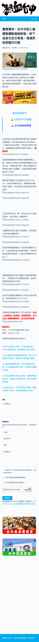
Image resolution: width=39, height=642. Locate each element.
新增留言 (7, 452)
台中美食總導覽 (22, 125)
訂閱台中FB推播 (23, 119)
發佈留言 (7, 498)
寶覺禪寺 (6, 327)
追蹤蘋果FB (19, 113)
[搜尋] (32, 19)
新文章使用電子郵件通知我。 (15, 482)
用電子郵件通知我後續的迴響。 (15, 477)
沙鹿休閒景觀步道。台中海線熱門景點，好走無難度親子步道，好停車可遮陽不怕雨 (19, 367)
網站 (5, 445)
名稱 (6, 432)
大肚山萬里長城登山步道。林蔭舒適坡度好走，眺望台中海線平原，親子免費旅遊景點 (19, 379)
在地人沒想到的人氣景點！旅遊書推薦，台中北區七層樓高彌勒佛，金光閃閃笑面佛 (19, 315)
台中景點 (14, 47)
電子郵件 (7, 439)
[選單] (36, 19)
